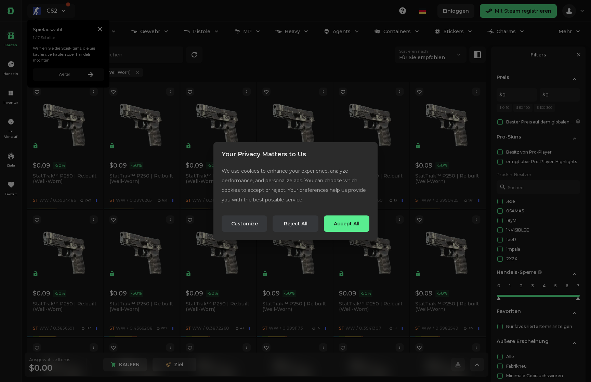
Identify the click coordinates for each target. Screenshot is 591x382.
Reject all (295, 224)
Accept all (346, 224)
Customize (244, 224)
